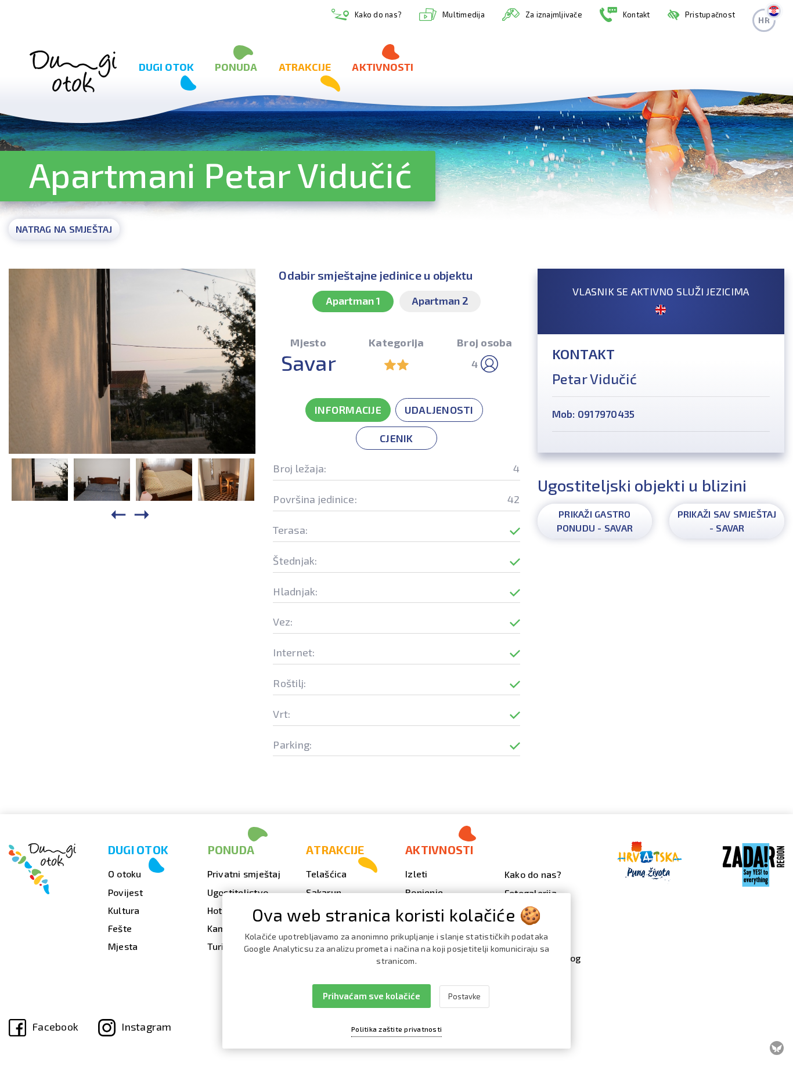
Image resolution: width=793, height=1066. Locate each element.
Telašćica (326, 873)
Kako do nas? (378, 14)
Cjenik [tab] (396, 438)
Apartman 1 (353, 300)
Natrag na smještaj (64, 228)
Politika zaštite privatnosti (396, 1029)
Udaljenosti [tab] (439, 409)
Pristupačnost (710, 14)
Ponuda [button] (236, 66)
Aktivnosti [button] (382, 66)
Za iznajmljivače (553, 14)
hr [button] (764, 20)
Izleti (416, 873)
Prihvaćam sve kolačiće (371, 996)
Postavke (464, 996)
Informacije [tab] (348, 409)
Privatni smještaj (243, 873)
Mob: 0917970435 (593, 414)
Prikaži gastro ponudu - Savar (595, 520)
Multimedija (463, 14)
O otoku (125, 873)
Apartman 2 (440, 300)
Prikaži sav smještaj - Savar (727, 520)
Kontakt (636, 14)
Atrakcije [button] (305, 66)
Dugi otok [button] (166, 66)
